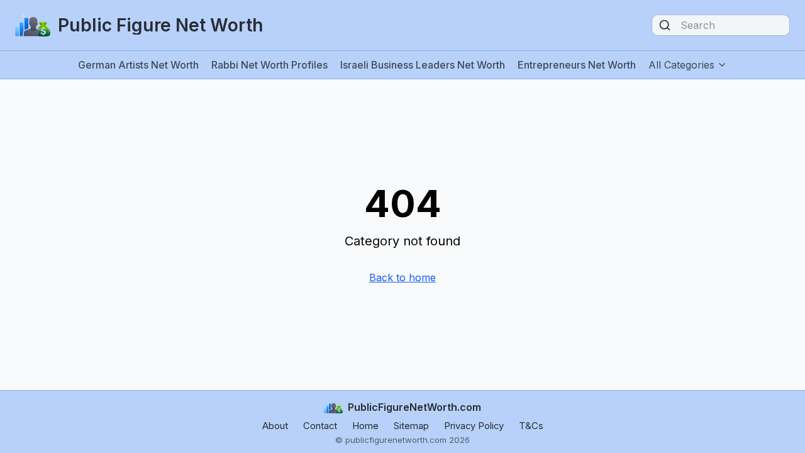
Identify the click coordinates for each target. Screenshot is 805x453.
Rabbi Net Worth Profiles (269, 65)
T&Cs (531, 426)
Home (365, 426)
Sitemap (411, 426)
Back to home (402, 277)
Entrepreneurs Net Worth (577, 65)
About (275, 426)
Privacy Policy (474, 426)
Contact (320, 426)
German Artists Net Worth (138, 65)
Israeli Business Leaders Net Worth (422, 65)
